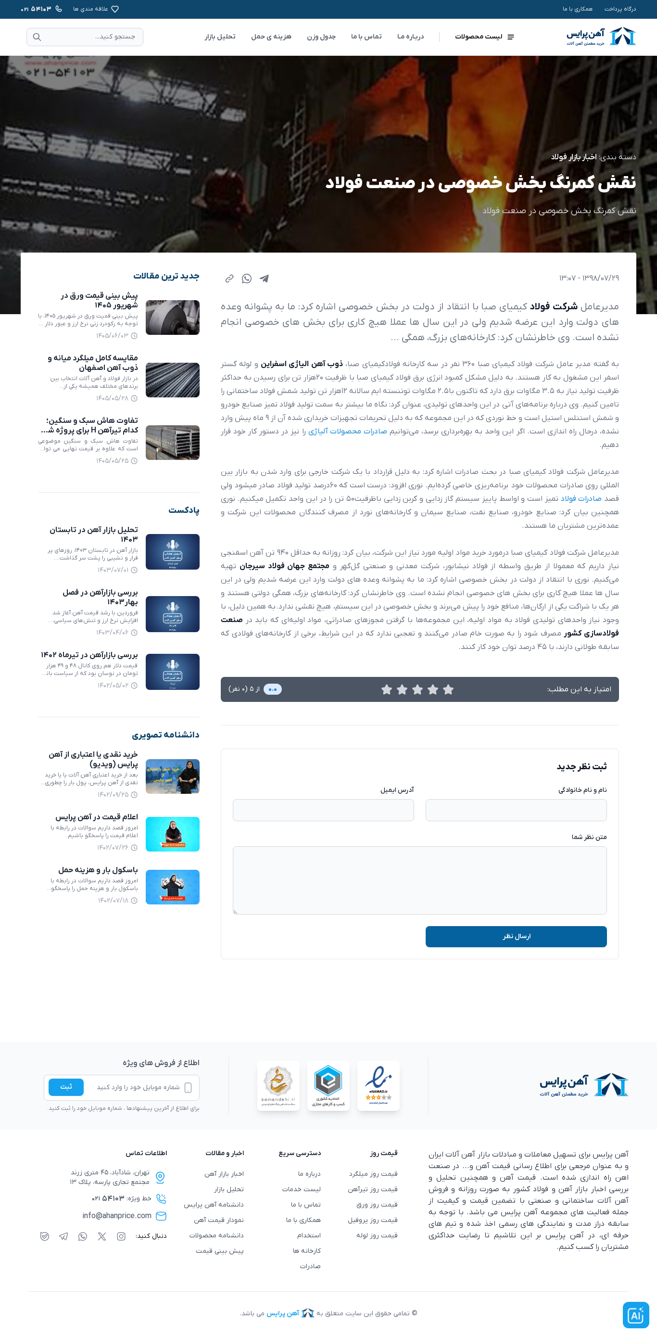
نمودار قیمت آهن (219, 1220)
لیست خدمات (301, 1189)
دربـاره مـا (410, 36)
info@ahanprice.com (117, 1216)
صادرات (310, 1266)
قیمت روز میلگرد (373, 1174)
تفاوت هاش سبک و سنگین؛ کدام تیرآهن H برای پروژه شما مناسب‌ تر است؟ (89, 430)
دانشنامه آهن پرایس (214, 1204)
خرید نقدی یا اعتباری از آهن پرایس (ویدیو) (93, 759)
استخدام (309, 1235)
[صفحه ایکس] (102, 1236)
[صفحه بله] (44, 1236)
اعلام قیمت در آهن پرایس (96, 817)
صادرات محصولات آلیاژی (347, 431)
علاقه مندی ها (90, 9)
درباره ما (309, 1174)
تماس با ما (366, 36)
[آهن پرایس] (529, 1085)
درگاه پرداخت (620, 9)
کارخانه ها (307, 1251)
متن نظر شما (589, 837)
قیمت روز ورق (377, 1204)
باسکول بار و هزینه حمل (98, 870)
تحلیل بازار (220, 36)
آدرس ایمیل (397, 790)
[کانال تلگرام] (63, 1236)
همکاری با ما (578, 9)
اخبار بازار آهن (224, 1174)
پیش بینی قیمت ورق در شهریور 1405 (99, 300)
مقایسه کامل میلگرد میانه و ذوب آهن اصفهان (93, 363)
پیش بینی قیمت (220, 1251)
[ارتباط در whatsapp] (83, 1236)
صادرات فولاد (581, 499)
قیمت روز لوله (377, 1235)
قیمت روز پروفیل (373, 1220)
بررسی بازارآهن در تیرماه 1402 (89, 655)
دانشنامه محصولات (217, 1235)
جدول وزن (321, 36)
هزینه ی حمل (271, 36)
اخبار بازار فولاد (574, 157)
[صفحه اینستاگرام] (121, 1236)
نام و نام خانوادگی (582, 790)
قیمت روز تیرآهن (373, 1189)
